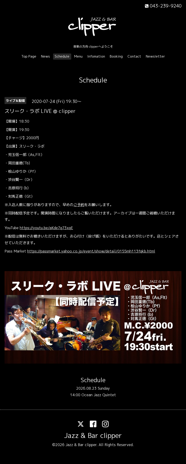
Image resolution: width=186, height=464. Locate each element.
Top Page (28, 56)
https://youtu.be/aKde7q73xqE (46, 227)
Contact (134, 56)
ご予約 (78, 204)
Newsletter (155, 56)
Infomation (96, 56)
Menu (78, 56)
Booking (116, 56)
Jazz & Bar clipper (93, 435)
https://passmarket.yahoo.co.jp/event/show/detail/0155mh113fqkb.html (91, 251)
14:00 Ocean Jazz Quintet (93, 394)
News (45, 56)
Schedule (62, 56)
